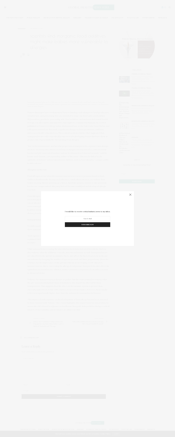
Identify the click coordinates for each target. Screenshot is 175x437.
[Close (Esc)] (130, 194)
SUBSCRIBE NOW (87, 224)
